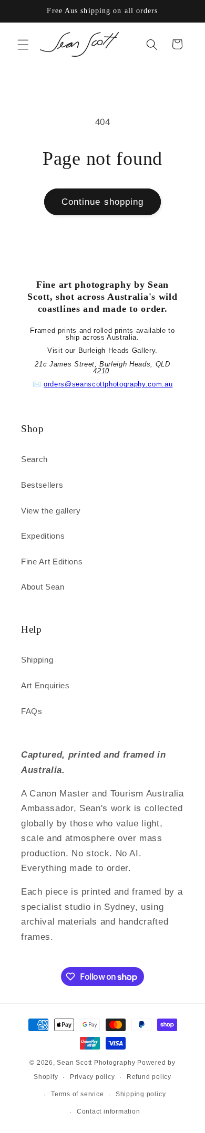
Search (34, 459)
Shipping (37, 659)
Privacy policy (92, 1076)
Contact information (108, 1111)
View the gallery (51, 510)
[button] (23, 44)
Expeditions (43, 535)
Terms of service (77, 1094)
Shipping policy (141, 1094)
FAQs (32, 711)
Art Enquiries (45, 685)
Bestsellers (42, 484)
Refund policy (149, 1076)
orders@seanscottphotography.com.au (108, 384)
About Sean (43, 586)
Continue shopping (103, 201)
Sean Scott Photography (97, 1062)
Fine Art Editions (52, 561)
